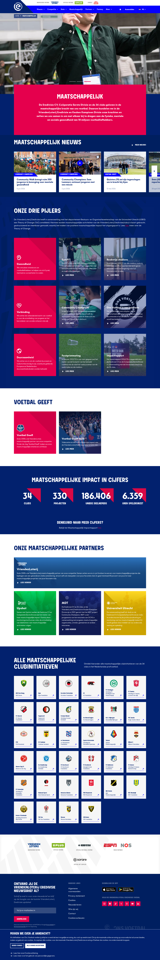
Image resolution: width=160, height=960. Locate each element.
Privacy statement (76, 896)
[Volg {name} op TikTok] (115, 903)
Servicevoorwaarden (20, 926)
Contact (72, 913)
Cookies (71, 900)
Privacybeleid (50, 925)
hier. (100, 528)
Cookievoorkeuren (76, 918)
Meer (108, 9)
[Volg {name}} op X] (121, 903)
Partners (89, 9)
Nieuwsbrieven (74, 904)
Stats (63, 9)
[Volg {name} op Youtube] (132, 903)
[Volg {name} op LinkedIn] (138, 903)
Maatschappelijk (76, 9)
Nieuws (40, 9)
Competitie (51, 9)
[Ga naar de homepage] (18, 6)
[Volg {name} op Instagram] (104, 903)
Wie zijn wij (73, 909)
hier (127, 225)
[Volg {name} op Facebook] (110, 903)
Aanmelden (21, 919)
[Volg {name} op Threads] (127, 903)
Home (17, 16)
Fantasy (100, 9)
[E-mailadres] (35, 910)
